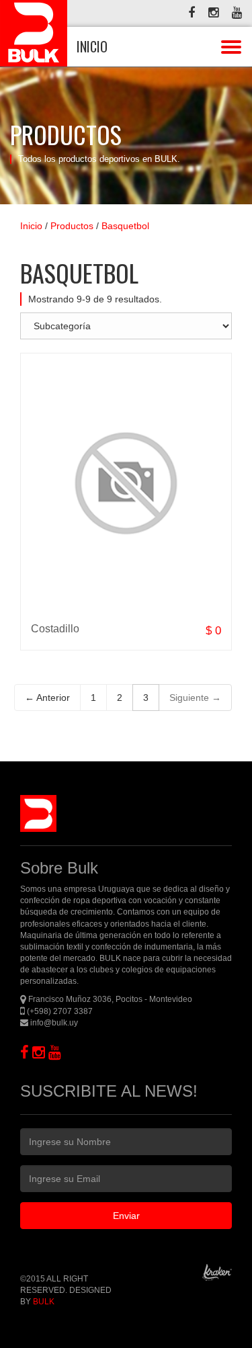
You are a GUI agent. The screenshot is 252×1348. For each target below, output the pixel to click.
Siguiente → (195, 697)
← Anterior (47, 697)
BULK (43, 1301)
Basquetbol (125, 225)
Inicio (31, 225)
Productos (71, 225)
